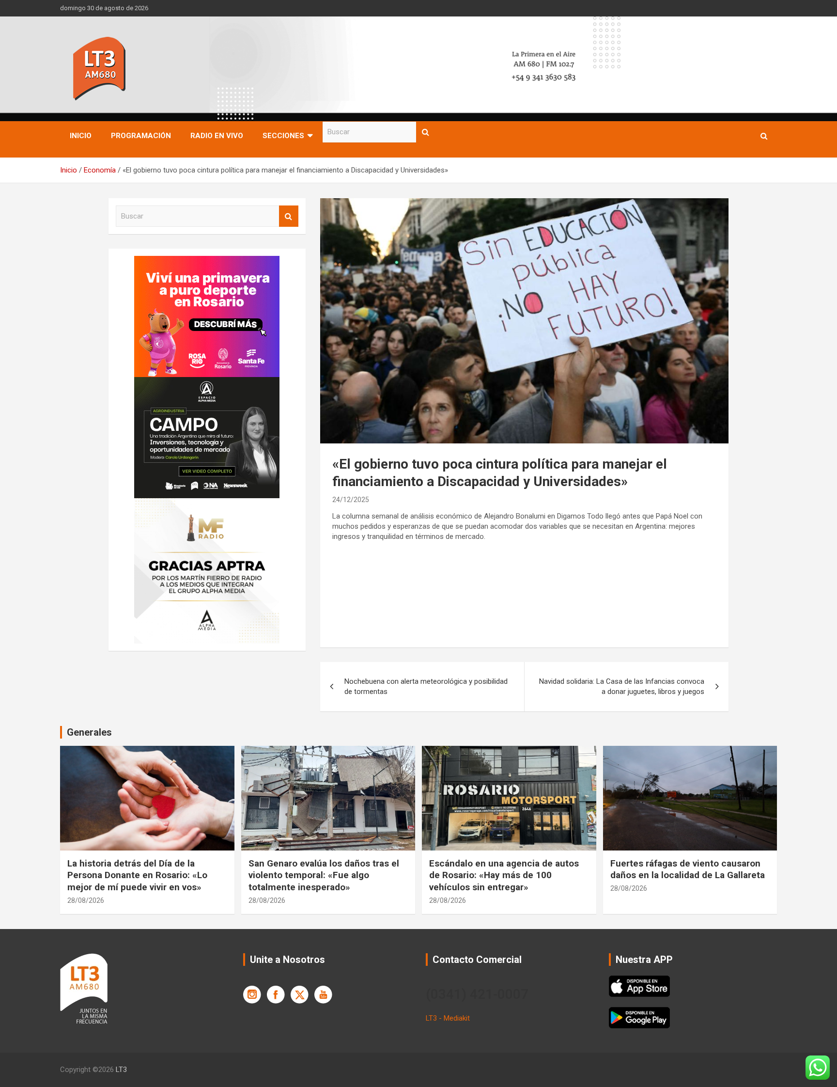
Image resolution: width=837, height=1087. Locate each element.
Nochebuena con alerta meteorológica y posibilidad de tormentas (426, 686)
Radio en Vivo (216, 135)
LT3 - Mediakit (448, 1018)
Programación (141, 135)
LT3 (121, 1069)
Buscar (425, 132)
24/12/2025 (350, 500)
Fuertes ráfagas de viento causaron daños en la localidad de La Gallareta (687, 869)
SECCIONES (283, 135)
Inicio (81, 135)
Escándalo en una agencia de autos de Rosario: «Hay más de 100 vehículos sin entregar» (504, 875)
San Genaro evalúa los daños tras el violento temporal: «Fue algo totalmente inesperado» (323, 875)
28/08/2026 (85, 900)
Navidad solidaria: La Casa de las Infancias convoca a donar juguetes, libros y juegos (621, 686)
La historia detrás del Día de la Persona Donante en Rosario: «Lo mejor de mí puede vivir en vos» (137, 875)
